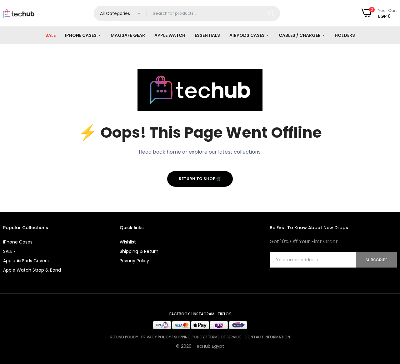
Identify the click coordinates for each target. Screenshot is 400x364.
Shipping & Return (139, 251)
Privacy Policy (134, 261)
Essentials (207, 35)
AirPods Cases (247, 35)
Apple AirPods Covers (26, 261)
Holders (345, 35)
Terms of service (224, 337)
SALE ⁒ (9, 251)
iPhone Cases (81, 35)
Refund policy (124, 337)
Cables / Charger (300, 35)
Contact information (267, 337)
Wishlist (128, 242)
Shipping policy (189, 337)
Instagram (203, 314)
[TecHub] (18, 13)
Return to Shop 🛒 (200, 179)
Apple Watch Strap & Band (32, 270)
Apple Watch (169, 35)
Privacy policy (156, 337)
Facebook (179, 314)
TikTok (224, 314)
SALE (50, 35)
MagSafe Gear (128, 35)
